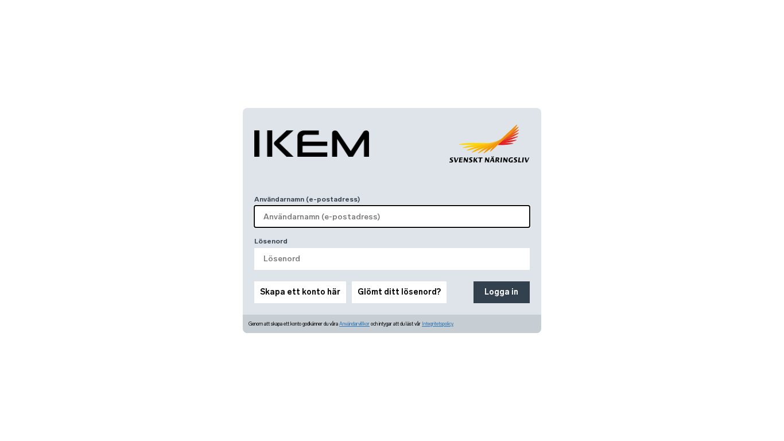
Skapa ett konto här (300, 292)
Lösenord (271, 241)
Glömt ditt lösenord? (399, 292)
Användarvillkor (354, 324)
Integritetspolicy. (437, 324)
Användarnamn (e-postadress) (307, 199)
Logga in (501, 292)
